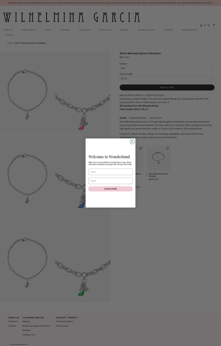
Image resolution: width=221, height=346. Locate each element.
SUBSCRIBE (110, 189)
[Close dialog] (132, 141)
